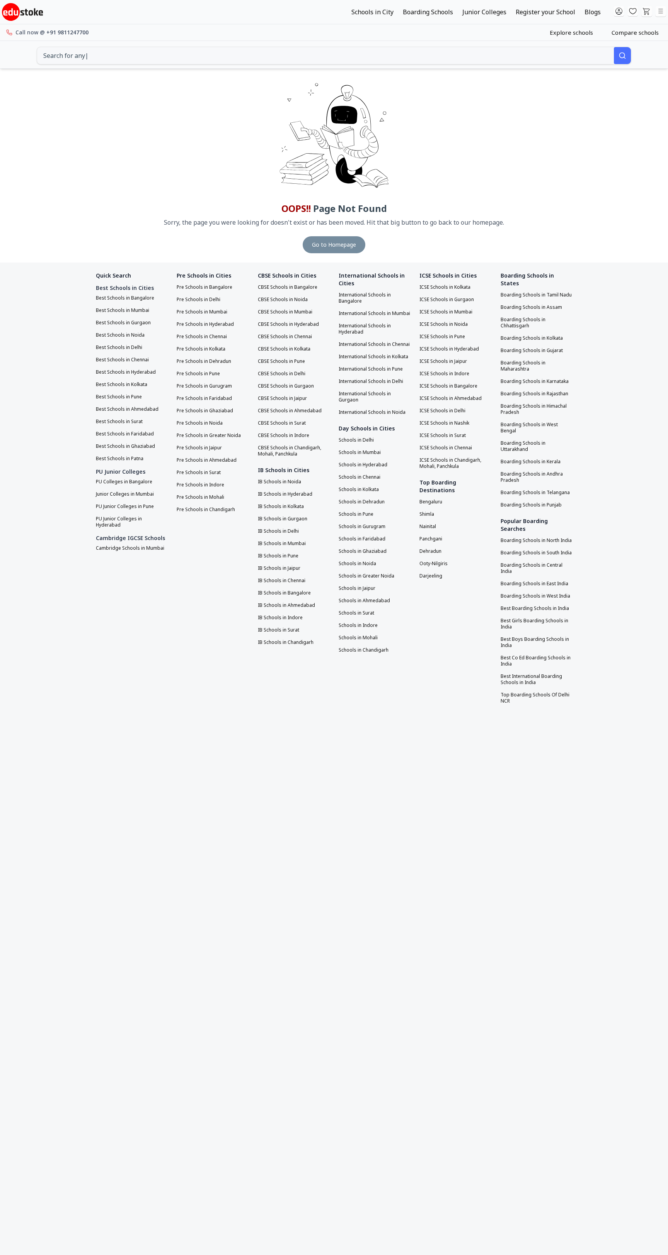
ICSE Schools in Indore (444, 374)
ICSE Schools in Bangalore (448, 386)
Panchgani (430, 539)
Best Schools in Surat (119, 421)
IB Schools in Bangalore (284, 593)
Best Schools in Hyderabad (126, 372)
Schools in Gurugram (362, 526)
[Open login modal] (618, 11)
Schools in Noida (357, 564)
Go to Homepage (334, 244)
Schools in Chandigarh (364, 650)
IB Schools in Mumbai (282, 543)
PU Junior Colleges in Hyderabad (119, 522)
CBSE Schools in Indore (283, 435)
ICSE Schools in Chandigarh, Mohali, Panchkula (450, 463)
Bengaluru (430, 502)
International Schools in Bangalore (365, 298)
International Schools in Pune (371, 369)
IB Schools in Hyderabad (285, 494)
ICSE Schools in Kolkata (444, 287)
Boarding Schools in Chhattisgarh (523, 323)
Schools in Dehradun (362, 502)
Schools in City (372, 12)
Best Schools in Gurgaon (123, 323)
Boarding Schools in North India (536, 540)
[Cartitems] (646, 11)
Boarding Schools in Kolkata (532, 338)
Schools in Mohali (358, 638)
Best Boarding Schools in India (535, 608)
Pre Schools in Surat (199, 472)
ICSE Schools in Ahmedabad (450, 398)
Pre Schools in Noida (200, 423)
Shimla (426, 514)
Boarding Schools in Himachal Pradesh (534, 409)
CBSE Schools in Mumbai (285, 312)
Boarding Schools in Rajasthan (534, 394)
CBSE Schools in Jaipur (282, 398)
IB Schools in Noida (279, 482)
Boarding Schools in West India (535, 596)
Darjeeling (430, 576)
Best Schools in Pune (119, 397)
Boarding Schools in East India (534, 584)
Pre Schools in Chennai (202, 337)
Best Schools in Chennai (122, 360)
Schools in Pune (356, 514)
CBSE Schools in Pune (281, 361)
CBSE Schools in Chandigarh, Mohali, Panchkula (289, 451)
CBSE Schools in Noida (283, 299)
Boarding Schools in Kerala (531, 462)
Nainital (427, 526)
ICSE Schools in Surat (442, 435)
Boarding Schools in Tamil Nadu (536, 295)
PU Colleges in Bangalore (124, 482)
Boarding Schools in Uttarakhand (523, 446)
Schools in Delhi (356, 440)
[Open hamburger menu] (660, 11)
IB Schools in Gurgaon (282, 519)
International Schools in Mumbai (374, 313)
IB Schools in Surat (278, 630)
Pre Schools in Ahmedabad (207, 460)
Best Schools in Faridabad (125, 434)
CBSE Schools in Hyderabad (288, 324)
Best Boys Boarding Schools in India (535, 642)
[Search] (622, 55)
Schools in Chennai (359, 477)
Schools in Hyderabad (363, 465)
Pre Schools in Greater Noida (209, 435)
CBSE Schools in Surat (282, 423)
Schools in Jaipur (357, 588)
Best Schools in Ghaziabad (125, 446)
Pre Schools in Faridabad (204, 398)
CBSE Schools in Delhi (281, 374)
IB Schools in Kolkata (281, 506)
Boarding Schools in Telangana (535, 492)
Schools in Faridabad (362, 539)
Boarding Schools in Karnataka (535, 381)
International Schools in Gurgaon (365, 397)
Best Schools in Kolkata (121, 384)
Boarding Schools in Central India (531, 568)
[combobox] (325, 55)
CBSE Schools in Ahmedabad (290, 411)
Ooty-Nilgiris (433, 564)
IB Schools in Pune (278, 556)
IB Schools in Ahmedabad (286, 605)
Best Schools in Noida (120, 335)
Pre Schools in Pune (198, 374)
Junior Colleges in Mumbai (125, 494)
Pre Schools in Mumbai (202, 312)
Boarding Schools (428, 12)
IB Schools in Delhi (278, 531)
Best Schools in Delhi (119, 347)
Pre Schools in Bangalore (204, 287)
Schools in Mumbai (360, 452)
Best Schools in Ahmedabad (127, 409)
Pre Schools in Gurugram (204, 386)
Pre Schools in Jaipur (199, 448)
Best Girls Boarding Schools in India (534, 624)
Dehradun (430, 551)
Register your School (545, 12)
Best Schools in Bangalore (125, 298)
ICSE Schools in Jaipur (443, 361)
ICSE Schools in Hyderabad (449, 349)
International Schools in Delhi (371, 381)
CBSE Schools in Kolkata (284, 349)
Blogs (592, 12)
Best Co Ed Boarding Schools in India (536, 661)
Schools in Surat (356, 613)
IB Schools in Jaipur (279, 568)
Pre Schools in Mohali (200, 497)
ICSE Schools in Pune (442, 337)
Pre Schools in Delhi (198, 299)
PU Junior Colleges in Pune (125, 506)
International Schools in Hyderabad (365, 329)
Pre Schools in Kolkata (201, 349)
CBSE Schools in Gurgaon (286, 386)
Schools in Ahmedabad (364, 601)
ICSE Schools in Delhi (442, 411)
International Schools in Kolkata (373, 357)
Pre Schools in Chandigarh (206, 509)
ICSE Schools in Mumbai (445, 312)
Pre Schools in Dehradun (204, 361)
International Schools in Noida (372, 412)
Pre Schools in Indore (200, 485)
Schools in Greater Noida (366, 576)
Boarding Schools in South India (536, 553)
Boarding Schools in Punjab (531, 505)
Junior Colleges (484, 12)
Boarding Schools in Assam (531, 307)
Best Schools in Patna (119, 459)
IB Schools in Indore (280, 618)
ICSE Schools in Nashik (444, 423)
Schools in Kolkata (359, 489)
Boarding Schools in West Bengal (529, 428)
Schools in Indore (358, 625)
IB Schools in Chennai (281, 581)
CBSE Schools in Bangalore (287, 287)
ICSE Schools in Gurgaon (446, 299)
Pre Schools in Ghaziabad (205, 411)
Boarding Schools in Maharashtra (523, 366)
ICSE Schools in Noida (443, 324)
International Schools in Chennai (374, 344)
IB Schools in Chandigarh (286, 642)
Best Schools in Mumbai (122, 310)
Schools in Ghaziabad (363, 551)
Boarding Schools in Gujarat (532, 350)
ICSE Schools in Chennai (445, 448)
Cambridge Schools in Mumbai (130, 548)
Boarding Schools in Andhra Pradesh (532, 477)
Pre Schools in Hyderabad (205, 324)
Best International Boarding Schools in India (531, 679)
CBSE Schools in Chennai (285, 337)
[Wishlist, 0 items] (632, 11)
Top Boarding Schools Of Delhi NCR (535, 698)
